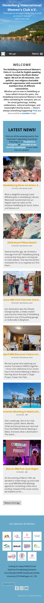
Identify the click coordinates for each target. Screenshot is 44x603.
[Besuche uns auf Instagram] (22, 588)
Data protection (35, 595)
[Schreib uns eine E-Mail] (26, 588)
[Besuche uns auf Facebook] (17, 588)
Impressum (22, 595)
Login (13, 53)
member (26, 113)
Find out (37, 110)
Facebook (28, 141)
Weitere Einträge (12, 503)
